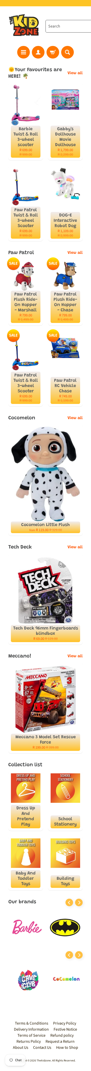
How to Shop (67, 1047)
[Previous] (69, 902)
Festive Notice (65, 1029)
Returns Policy (28, 1041)
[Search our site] (67, 52)
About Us (20, 1047)
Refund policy (62, 1035)
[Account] (38, 52)
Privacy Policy (64, 1023)
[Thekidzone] (25, 26)
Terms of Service (31, 1035)
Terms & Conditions (31, 1023)
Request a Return (60, 1041)
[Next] (79, 902)
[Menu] (23, 52)
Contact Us (42, 1047)
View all (75, 73)
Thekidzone (44, 1060)
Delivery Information (31, 1029)
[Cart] (53, 52)
